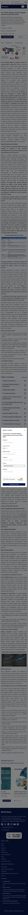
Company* (5, 457)
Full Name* (5, 440)
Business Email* (6, 451)
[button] (4, 448)
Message (5, 469)
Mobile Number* (6, 446)
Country (4, 463)
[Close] (24, 430)
